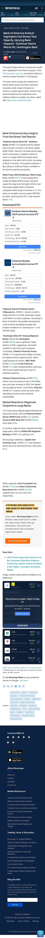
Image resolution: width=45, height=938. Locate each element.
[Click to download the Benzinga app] (15, 752)
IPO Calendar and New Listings (19, 817)
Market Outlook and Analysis (18, 821)
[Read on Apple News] (33, 58)
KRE (19, 434)
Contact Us (11, 785)
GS (16, 144)
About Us (11, 775)
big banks (20, 712)
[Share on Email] (19, 686)
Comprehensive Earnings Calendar (21, 805)
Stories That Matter (28, 715)
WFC (17, 177)
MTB (11, 363)
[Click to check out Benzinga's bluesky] (8, 745)
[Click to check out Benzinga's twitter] (24, 740)
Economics (32, 705)
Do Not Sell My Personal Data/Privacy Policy (22, 918)
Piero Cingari (10, 52)
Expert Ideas (29, 712)
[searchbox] (24, 19)
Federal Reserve (15, 709)
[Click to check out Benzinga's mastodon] (14, 745)
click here (23, 680)
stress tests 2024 (16, 719)
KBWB (35, 419)
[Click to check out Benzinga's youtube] (29, 740)
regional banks (15, 715)
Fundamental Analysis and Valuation (21, 857)
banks (12, 712)
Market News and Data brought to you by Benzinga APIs (22, 668)
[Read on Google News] (16, 58)
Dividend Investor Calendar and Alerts (22, 808)
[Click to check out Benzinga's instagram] (14, 740)
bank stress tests (34, 709)
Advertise (11, 782)
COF (26, 442)
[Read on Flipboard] (5, 58)
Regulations (36, 699)
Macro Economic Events (27, 696)
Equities (24, 692)
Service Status (23, 921)
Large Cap (14, 696)
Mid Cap (27, 699)
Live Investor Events (15, 864)
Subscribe (15, 905)
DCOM (28, 489)
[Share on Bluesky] (15, 686)
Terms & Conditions (22, 914)
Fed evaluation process (13, 73)
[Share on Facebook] (12, 686)
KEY (11, 390)
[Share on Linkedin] (4, 686)
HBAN (12, 342)
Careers (10, 778)
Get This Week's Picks (17, 541)
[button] (36, 8)
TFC (11, 366)
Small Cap (14, 705)
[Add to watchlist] (38, 585)
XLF (29, 416)
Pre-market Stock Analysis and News (21, 868)
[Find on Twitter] (40, 53)
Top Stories (23, 705)
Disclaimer (10, 921)
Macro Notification (16, 699)
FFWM (12, 486)
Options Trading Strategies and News (21, 842)
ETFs (24, 709)
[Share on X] (8, 686)
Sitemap (35, 921)
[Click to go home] (12, 8)
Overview (22, 625)
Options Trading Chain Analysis (19, 801)
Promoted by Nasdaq (34, 253)
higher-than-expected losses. (19, 100)
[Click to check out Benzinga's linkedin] (19, 740)
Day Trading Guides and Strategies (21, 861)
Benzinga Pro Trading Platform (19, 839)
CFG (11, 354)
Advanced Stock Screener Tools (19, 798)
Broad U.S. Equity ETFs (27, 702)
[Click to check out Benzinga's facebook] (8, 740)
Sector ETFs (14, 702)
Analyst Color (15, 692)
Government (33, 692)
